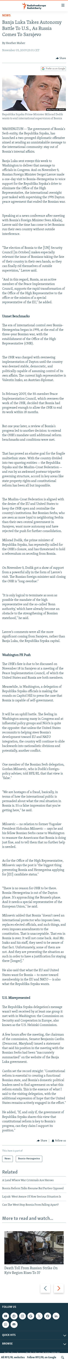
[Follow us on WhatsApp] (5, 1324)
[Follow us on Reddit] (14, 1316)
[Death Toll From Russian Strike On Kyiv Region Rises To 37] (34, 1247)
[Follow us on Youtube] (5, 1316)
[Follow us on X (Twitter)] (39, 1316)
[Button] (61, 58)
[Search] (62, 1357)
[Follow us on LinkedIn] (56, 1316)
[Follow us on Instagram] (22, 1316)
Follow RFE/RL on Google (41, 1357)
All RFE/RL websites (13, 1357)
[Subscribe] (14, 1324)
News (6, 15)
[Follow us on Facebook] (47, 1316)
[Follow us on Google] (30, 1316)
